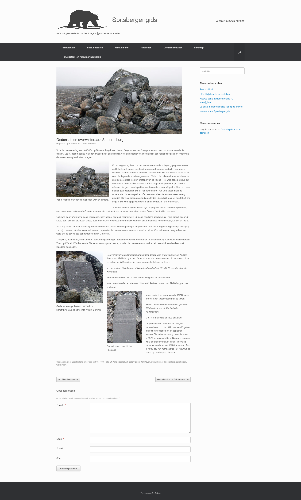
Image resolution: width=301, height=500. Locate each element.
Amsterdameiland (120, 361)
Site (58, 458)
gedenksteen (134, 361)
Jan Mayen (145, 361)
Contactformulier (173, 47)
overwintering (157, 361)
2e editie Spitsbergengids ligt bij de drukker (221, 106)
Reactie (61, 405)
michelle (92, 143)
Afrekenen (146, 47)
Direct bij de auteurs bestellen (215, 94)
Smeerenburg (169, 361)
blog (69, 361)
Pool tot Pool (206, 89)
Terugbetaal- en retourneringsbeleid (82, 56)
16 (97, 361)
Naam (60, 438)
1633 (101, 361)
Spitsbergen (181, 361)
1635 (107, 361)
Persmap (199, 47)
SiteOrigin (156, 493)
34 (111, 361)
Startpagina (69, 47)
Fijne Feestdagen (68, 379)
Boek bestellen (95, 47)
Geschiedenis (77, 361)
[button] (239, 52)
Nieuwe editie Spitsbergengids (215, 111)
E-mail (60, 448)
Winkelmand (122, 47)
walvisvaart (61, 364)
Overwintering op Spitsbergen (173, 379)
